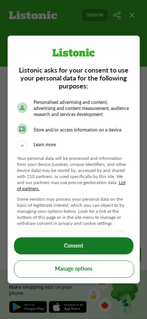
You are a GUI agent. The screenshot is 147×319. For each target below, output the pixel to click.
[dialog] (74, 159)
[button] (73, 145)
